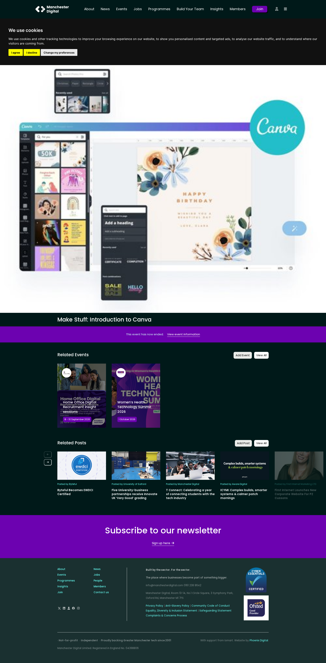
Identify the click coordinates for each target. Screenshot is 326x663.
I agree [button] (15, 52)
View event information (183, 334)
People (98, 580)
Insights (216, 9)
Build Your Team (190, 9)
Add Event (243, 355)
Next (48, 462)
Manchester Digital (53, 9)
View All (261, 355)
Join (259, 9)
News (105, 9)
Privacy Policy (154, 606)
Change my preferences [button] (59, 52)
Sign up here (161, 543)
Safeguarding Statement (215, 610)
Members (238, 9)
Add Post (243, 443)
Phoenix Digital (259, 640)
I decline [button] (31, 52)
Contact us (101, 592)
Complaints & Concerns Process (166, 615)
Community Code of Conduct (210, 606)
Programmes (159, 9)
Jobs (138, 9)
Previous (48, 454)
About (89, 9)
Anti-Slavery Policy (177, 606)
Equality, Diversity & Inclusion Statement (171, 610)
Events (121, 9)
